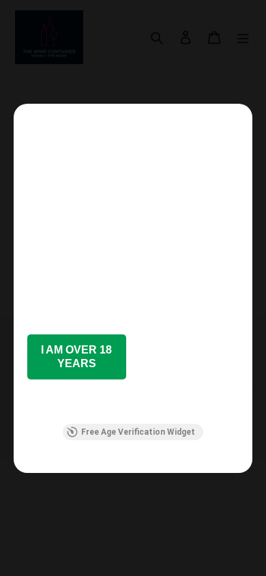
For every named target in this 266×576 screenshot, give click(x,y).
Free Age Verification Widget (138, 432)
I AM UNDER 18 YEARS (189, 356)
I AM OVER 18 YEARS (76, 356)
